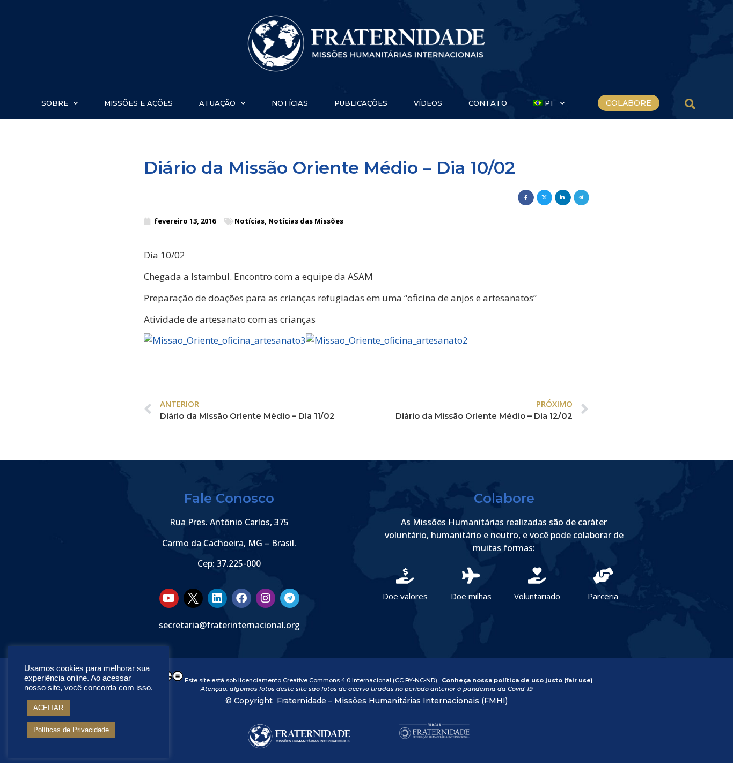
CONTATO (487, 103)
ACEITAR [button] (48, 708)
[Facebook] (241, 598)
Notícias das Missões (305, 221)
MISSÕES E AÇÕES (138, 103)
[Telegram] (289, 598)
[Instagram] (265, 598)
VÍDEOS (428, 103)
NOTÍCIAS (290, 103)
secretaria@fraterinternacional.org (229, 625)
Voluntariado (537, 596)
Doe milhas (471, 596)
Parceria (603, 596)
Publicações (360, 103)
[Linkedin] (217, 598)
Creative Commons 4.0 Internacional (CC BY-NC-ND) (360, 679)
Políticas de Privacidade (71, 730)
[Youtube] (169, 598)
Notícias (249, 221)
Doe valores (405, 596)
